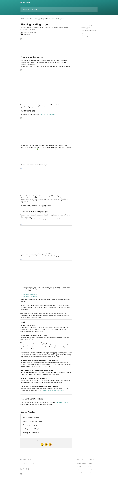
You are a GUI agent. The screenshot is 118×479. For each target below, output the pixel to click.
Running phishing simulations (42, 18)
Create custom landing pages (88, 30)
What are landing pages (87, 25)
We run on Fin (25, 474)
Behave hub (80, 473)
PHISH (31, 18)
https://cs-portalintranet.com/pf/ (53, 390)
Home (90, 463)
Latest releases (81, 470)
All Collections (24, 18)
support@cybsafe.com (62, 402)
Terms (90, 469)
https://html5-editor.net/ (30, 294)
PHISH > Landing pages (48, 114)
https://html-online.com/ (30, 296)
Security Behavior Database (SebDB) (81, 465)
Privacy (90, 472)
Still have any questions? (87, 36)
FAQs (82, 33)
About (90, 466)
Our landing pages (85, 27)
